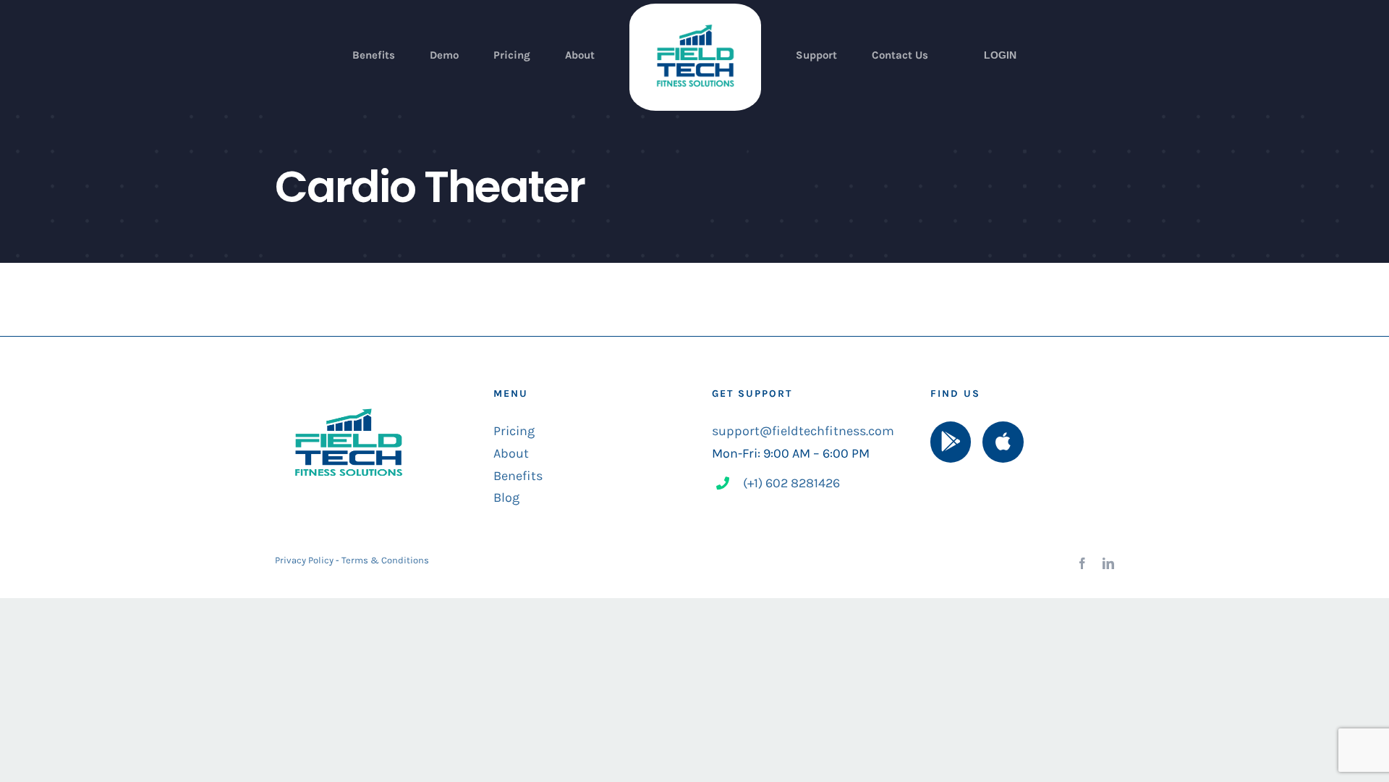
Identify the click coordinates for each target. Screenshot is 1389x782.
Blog (506, 497)
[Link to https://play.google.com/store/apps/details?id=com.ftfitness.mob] (950, 441)
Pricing (514, 431)
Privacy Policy (304, 560)
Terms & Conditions (385, 560)
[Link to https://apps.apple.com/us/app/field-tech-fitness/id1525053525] (1002, 441)
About (511, 453)
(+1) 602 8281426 (791, 483)
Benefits (518, 476)
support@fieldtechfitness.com (803, 431)
